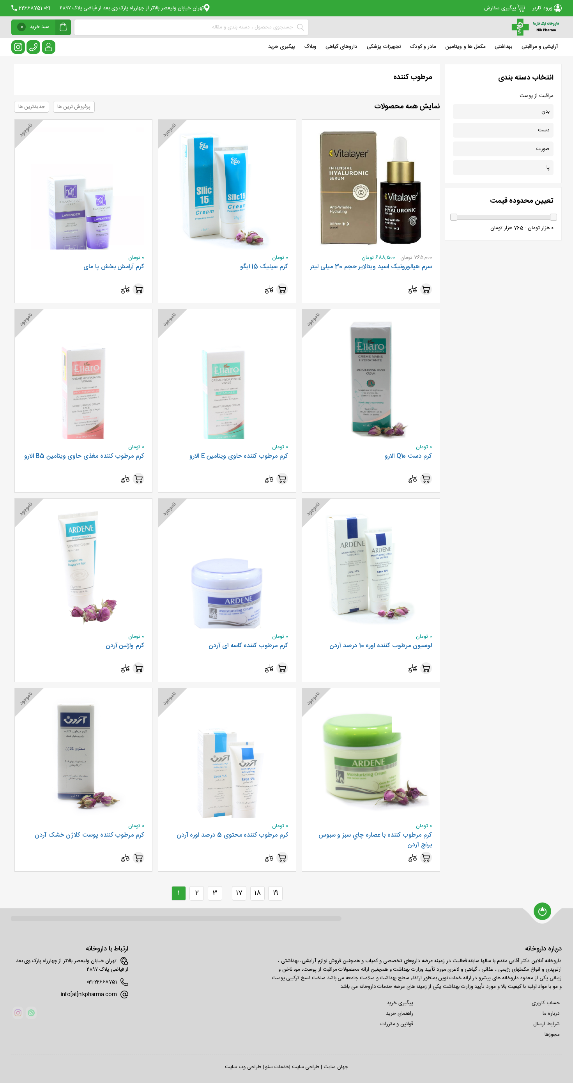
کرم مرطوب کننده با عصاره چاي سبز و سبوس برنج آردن (375, 840)
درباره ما (551, 1013)
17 (239, 893)
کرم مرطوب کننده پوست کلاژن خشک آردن (89, 835)
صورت (543, 149)
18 (257, 893)
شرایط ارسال (546, 1024)
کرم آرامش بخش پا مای (113, 267)
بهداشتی (503, 46)
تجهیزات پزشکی (384, 46)
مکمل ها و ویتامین (465, 46)
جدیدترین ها (31, 107)
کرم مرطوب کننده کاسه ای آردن (248, 646)
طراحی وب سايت (243, 1067)
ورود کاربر (543, 8)
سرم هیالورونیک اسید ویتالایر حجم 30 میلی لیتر (371, 267)
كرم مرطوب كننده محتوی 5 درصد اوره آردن (232, 835)
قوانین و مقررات (396, 1024)
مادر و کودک (423, 46)
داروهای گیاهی (341, 46)
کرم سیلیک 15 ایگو (264, 267)
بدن (545, 111)
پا (548, 167)
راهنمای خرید (399, 1013)
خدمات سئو (277, 1067)
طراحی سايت (306, 1067)
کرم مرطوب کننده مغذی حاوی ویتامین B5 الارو (84, 456)
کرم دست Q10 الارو (408, 456)
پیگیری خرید (281, 46)
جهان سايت (336, 1067)
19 (275, 893)
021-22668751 (33, 8)
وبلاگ (310, 46)
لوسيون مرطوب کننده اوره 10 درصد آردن (380, 646)
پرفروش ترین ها (73, 107)
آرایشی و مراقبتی (539, 46)
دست (544, 130)
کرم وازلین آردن (125, 646)
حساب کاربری (546, 1003)
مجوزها (552, 1034)
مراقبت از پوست (536, 96)
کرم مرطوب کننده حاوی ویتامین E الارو (238, 456)
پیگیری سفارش (500, 8)
